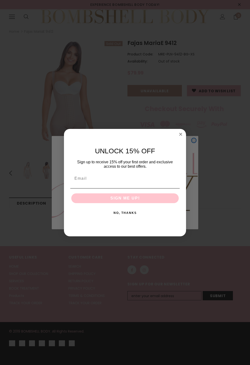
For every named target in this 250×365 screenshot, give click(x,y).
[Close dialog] (181, 134)
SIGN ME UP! (125, 198)
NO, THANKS (125, 213)
